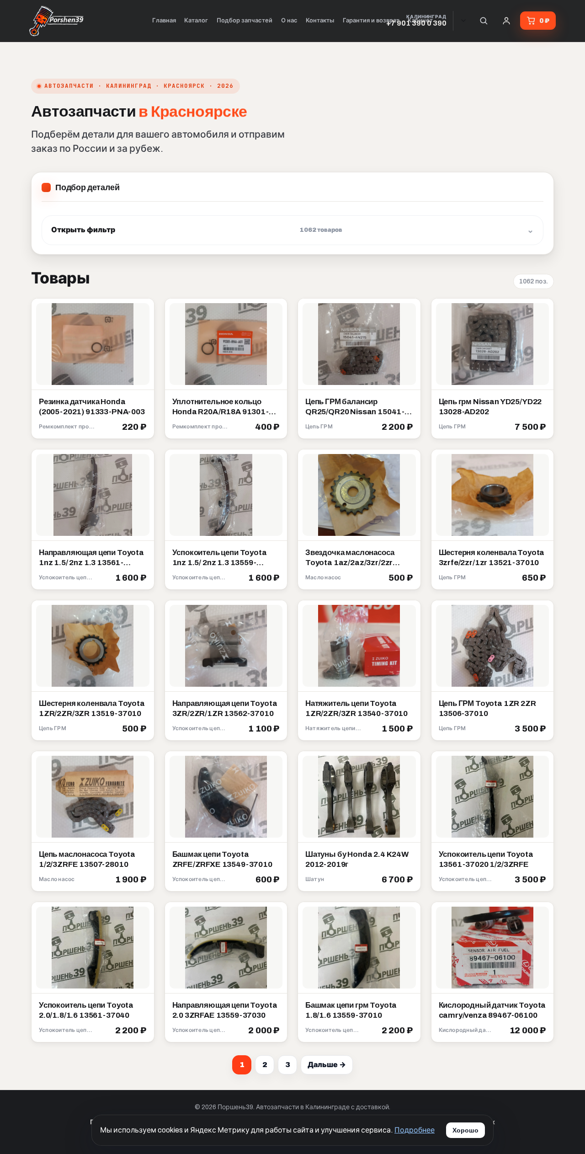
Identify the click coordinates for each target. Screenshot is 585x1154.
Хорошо (465, 1130)
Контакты (320, 20)
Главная (164, 20)
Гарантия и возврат (371, 20)
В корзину (125, 427)
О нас (289, 20)
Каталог (196, 20)
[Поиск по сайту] (483, 20)
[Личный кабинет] (506, 20)
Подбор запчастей (244, 20)
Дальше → (327, 1065)
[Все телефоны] (463, 20)
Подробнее (414, 1130)
